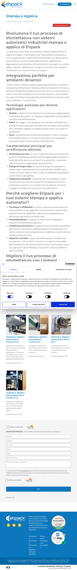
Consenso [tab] (13, 269)
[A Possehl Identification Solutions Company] (54, 567)
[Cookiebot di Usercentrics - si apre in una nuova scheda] (66, 264)
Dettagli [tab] (38, 269)
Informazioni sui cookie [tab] (63, 269)
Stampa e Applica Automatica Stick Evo (60, 339)
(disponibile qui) (25, 471)
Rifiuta (14, 304)
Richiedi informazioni (62, 25)
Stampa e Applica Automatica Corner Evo (38, 339)
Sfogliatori (32, 549)
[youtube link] (19, 525)
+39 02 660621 (50, 4)
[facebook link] (8, 525)
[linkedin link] (14, 525)
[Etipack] (12, 4)
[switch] (29, 296)
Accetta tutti (63, 304)
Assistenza (65, 4)
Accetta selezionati (38, 304)
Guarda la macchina (13, 363)
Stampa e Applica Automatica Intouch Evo (15, 339)
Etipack (8, 21)
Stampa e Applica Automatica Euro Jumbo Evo (15, 395)
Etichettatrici (17, 21)
